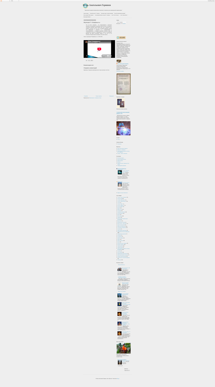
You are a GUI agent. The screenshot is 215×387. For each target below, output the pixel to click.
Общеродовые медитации (121, 233)
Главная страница (86, 13)
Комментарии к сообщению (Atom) (95, 97)
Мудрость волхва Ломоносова (122, 192)
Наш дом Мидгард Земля (121, 159)
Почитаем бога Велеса (125, 182)
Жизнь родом (119, 215)
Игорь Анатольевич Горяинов (97, 4)
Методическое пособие (121, 222)
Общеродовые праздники (121, 165)
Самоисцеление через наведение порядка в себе (122, 113)
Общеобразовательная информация (123, 231)
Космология (119, 220)
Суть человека (119, 252)
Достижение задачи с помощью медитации (107, 13)
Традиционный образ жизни (122, 253)
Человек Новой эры (121, 264)
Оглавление (119, 143)
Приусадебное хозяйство (122, 359)
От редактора (119, 236)
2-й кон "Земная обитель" (121, 201)
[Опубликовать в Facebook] (91, 60)
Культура (118, 161)
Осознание (119, 235)
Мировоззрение (120, 160)
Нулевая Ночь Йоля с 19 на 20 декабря (126, 332)
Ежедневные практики (121, 212)
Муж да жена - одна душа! (121, 223)
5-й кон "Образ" (120, 203)
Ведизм (118, 207)
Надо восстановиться (121, 224)
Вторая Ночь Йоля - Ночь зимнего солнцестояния (125, 313)
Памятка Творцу (120, 237)
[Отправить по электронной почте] (88, 60)
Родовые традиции (120, 244)
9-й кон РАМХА (120, 206)
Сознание (119, 250)
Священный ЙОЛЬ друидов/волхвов (125, 294)
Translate (124, 23)
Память (118, 239)
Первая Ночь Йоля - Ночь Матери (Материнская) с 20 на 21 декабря (126, 323)
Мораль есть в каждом (122, 291)
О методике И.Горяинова (121, 227)
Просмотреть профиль (120, 71)
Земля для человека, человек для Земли (125, 283)
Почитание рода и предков (121, 243)
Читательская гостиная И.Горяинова (123, 257)
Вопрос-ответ (119, 209)
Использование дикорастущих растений (122, 219)
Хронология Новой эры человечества (122, 169)
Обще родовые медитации (121, 230)
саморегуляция (119, 247)
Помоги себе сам (120, 240)
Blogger (118, 378)
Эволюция (119, 259)
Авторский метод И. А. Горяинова (95, 13)
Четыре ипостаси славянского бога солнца (123, 164)
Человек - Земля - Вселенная (122, 153)
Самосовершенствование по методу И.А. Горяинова (123, 152)
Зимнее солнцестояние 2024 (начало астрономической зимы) (126, 303)
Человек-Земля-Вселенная (121, 256)
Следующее (86, 96)
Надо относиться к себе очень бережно (126, 268)
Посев (118, 241)
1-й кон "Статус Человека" (121, 197)
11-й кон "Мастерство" (121, 199)
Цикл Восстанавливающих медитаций (119, 13)
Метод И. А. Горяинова (121, 149)
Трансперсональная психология (122, 254)
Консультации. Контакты (87, 16)
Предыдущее (111, 96)
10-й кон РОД (119, 198)
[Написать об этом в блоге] (89, 60)
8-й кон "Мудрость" (120, 205)
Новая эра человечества (121, 226)
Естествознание (120, 213)
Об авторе (119, 228)
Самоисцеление (120, 245)
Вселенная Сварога (120, 157)
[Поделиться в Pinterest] (92, 60)
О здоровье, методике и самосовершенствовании (122, 277)
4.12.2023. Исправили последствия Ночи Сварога (125, 171)
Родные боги (120, 181)
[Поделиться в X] (90, 60)
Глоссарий (119, 210)
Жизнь (118, 214)
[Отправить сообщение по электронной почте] (86, 60)
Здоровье (118, 217)
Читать (118, 139)
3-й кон (118, 202)
